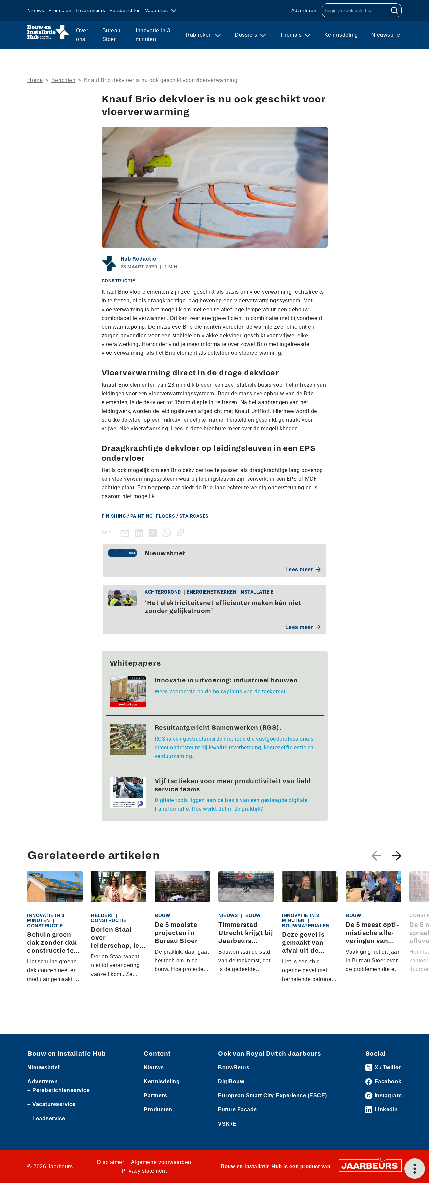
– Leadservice (46, 1118)
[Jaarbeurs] (370, 1165)
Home (35, 80)
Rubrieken (199, 35)
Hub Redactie (138, 259)
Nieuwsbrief (386, 35)
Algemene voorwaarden (161, 1162)
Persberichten (125, 10)
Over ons (82, 35)
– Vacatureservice (51, 1104)
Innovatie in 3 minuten (153, 35)
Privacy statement (144, 1171)
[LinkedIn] (140, 532)
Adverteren (303, 10)
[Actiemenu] (414, 1168)
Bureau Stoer (111, 35)
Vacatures (157, 10)
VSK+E (227, 1124)
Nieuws (35, 10)
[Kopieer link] (181, 532)
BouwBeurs (234, 1067)
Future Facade (237, 1109)
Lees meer (299, 569)
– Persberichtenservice (58, 1090)
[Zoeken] (395, 10)
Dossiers (247, 35)
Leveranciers (90, 10)
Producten (60, 10)
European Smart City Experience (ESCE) (272, 1095)
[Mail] (126, 533)
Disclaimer (110, 1162)
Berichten (63, 80)
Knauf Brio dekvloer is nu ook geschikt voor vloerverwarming (161, 80)
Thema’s (291, 35)
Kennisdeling (341, 35)
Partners (155, 1095)
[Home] (48, 31)
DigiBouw (231, 1081)
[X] (154, 532)
